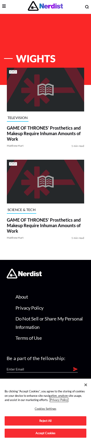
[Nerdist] (45, 6)
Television (18, 117)
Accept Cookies (46, 433)
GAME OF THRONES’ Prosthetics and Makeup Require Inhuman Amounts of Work (44, 133)
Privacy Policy (29, 308)
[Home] (24, 277)
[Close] (86, 385)
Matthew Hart (15, 146)
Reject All (45, 420)
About (21, 297)
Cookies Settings (45, 408)
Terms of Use (28, 338)
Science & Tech (22, 209)
